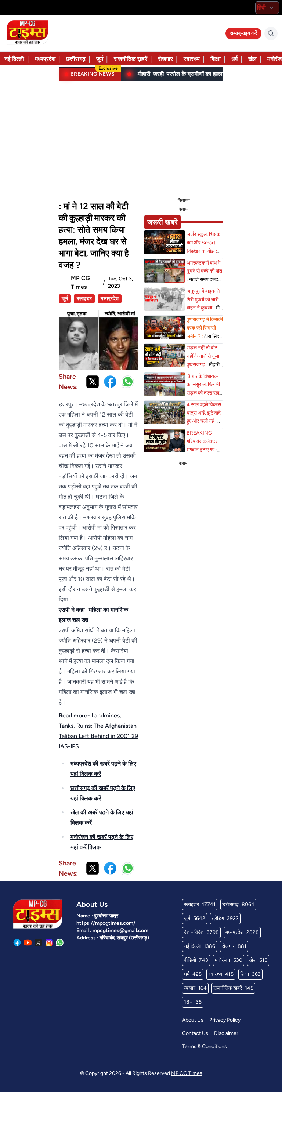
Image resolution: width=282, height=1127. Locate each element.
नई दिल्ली (14, 58)
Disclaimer (226, 1033)
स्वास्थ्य (192, 58)
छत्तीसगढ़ (76, 58)
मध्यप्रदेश (45, 58)
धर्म (234, 58)
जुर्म (99, 58)
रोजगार (165, 58)
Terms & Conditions (204, 1046)
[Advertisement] (141, 138)
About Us (192, 1020)
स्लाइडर (84, 298)
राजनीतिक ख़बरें (130, 58)
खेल (252, 58)
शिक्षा (215, 58)
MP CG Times (186, 1073)
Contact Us (195, 1033)
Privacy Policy (225, 1020)
